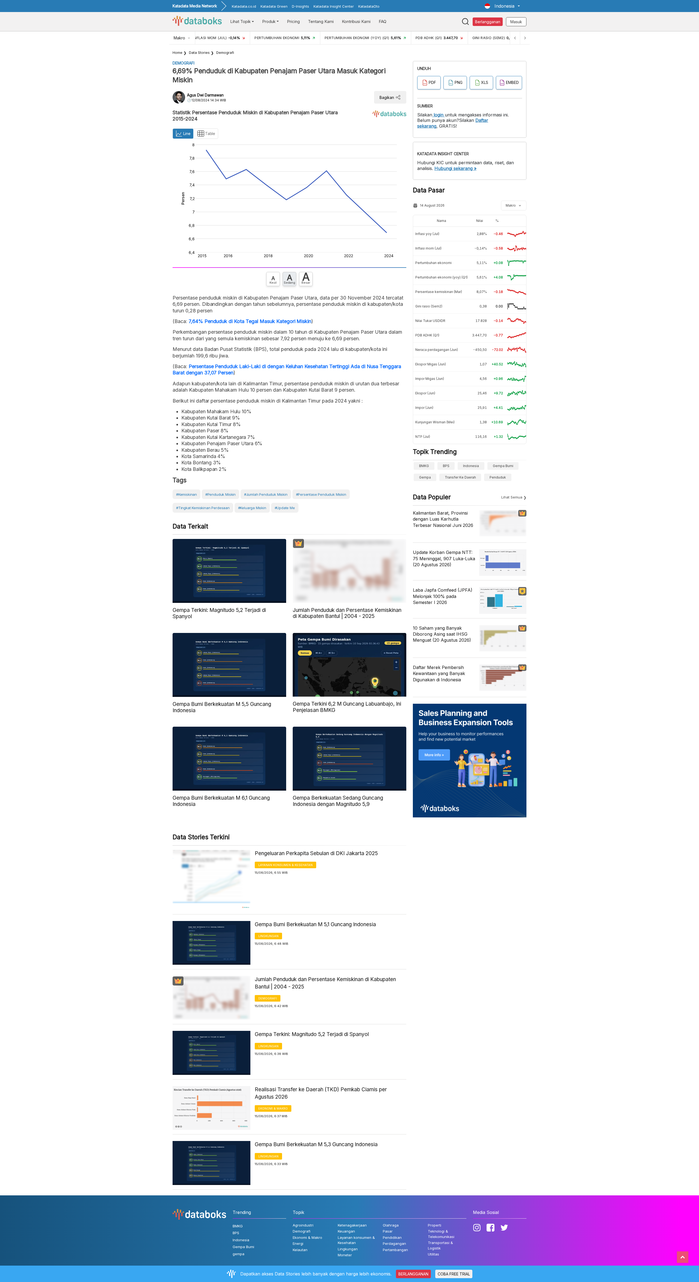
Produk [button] (269, 21)
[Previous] (515, 37)
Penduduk (498, 477)
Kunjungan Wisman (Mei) (435, 422)
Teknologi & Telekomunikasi (441, 1234)
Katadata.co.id (244, 6)
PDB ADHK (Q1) (427, 335)
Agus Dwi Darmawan (205, 95)
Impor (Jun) (424, 408)
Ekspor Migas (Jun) (430, 364)
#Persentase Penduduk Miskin (321, 494)
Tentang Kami (321, 21)
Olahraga (391, 1225)
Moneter (345, 1255)
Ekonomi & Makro (273, 1108)
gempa (425, 477)
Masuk (516, 21)
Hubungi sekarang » (455, 168)
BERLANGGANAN (413, 1274)
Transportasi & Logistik (440, 1245)
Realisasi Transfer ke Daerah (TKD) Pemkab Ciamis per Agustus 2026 (321, 1093)
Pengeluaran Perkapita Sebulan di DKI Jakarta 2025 (316, 853)
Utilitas (433, 1254)
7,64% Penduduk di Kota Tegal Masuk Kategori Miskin (250, 321)
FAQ (382, 21)
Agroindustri (303, 1225)
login (438, 115)
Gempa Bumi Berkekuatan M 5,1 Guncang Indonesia (315, 924)
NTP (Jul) (422, 437)
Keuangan (346, 1231)
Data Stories (199, 52)
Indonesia (471, 466)
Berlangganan (487, 21)
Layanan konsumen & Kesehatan (285, 865)
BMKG (424, 466)
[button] (502, 6)
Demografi (225, 52)
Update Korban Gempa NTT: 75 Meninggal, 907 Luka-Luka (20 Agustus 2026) (444, 558)
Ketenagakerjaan (352, 1225)
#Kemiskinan (186, 494)
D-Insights (300, 6)
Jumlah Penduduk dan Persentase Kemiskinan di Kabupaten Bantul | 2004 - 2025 (325, 983)
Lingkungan (268, 936)
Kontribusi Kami (356, 21)
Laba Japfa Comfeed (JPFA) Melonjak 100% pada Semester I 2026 (442, 596)
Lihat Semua (511, 497)
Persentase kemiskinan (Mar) (438, 292)
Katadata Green (274, 6)
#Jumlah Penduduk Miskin (266, 494)
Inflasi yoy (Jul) (427, 234)
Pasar (388, 1231)
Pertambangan (395, 1250)
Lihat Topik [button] (240, 21)
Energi (298, 1243)
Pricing (293, 21)
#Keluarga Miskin (252, 508)
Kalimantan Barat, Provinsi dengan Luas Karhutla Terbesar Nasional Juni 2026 (443, 519)
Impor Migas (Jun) (429, 379)
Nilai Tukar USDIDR (430, 321)
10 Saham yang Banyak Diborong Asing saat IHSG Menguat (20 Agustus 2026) (442, 634)
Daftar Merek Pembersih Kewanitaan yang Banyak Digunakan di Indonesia (439, 673)
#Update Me (285, 508)
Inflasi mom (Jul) (428, 248)
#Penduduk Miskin (220, 494)
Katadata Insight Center (333, 6)
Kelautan (300, 1250)
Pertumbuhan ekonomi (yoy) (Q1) (441, 277)
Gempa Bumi (503, 466)
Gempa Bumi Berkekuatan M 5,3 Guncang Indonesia (316, 1144)
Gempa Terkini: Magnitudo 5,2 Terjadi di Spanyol (312, 1034)
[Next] (525, 37)
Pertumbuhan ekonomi (433, 263)
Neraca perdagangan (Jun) (436, 350)
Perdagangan (394, 1243)
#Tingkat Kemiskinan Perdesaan (203, 508)
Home (177, 52)
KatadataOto (369, 6)
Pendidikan (392, 1237)
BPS (446, 466)
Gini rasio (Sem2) (428, 306)
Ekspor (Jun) (425, 393)
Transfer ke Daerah (460, 477)
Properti (434, 1225)
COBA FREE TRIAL (454, 1274)
